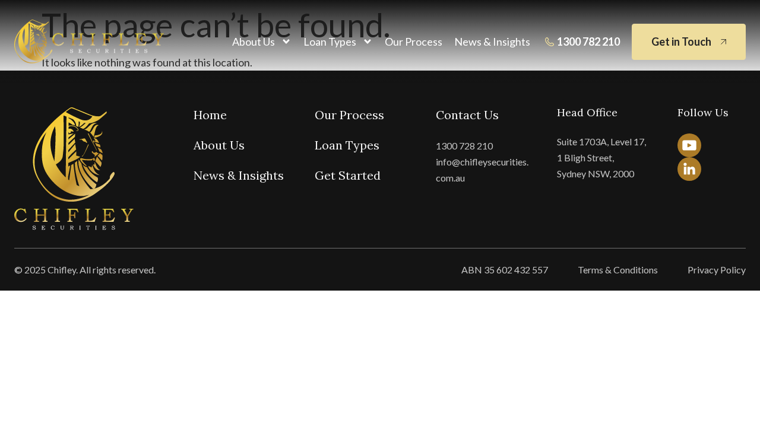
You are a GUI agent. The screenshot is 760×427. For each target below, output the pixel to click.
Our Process (413, 41)
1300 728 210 (464, 145)
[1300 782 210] (549, 41)
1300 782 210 (588, 41)
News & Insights (492, 41)
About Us (253, 41)
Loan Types (329, 41)
